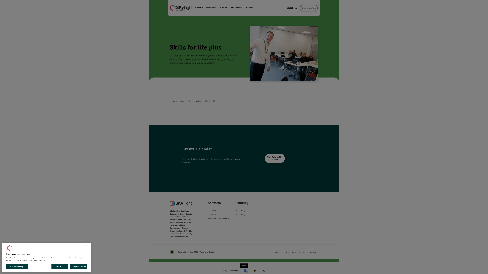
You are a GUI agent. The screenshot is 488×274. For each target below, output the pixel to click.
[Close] (87, 245)
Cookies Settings (16, 267)
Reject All (59, 267)
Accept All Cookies (79, 267)
